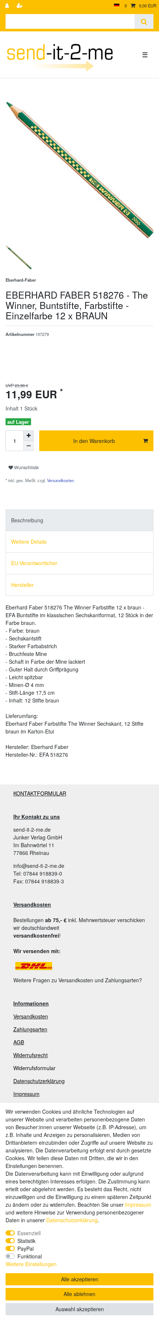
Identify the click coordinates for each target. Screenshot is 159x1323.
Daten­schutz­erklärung (72, 1220)
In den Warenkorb (94, 440)
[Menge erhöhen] (28, 435)
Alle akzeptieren (79, 1279)
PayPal (25, 1248)
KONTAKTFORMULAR (39, 793)
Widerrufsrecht (30, 1055)
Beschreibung (27, 520)
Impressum (26, 1093)
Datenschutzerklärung (39, 1081)
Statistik (26, 1240)
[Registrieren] (20, 5)
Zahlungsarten (30, 1029)
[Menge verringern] (28, 446)
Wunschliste (26, 467)
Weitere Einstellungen (31, 1264)
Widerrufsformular (34, 1068)
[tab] (79, 520)
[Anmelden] (8, 5)
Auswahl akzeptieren (79, 1309)
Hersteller (22, 584)
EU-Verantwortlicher (34, 563)
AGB (18, 1042)
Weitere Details (29, 541)
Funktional (29, 1256)
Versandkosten (60, 480)
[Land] (116, 5)
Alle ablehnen (79, 1294)
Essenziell (29, 1233)
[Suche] (144, 21)
